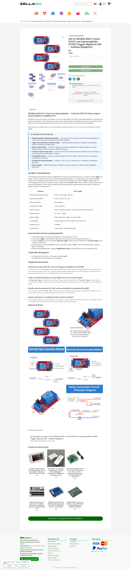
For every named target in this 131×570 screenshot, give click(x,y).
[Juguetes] (69, 13)
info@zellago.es (28, 548)
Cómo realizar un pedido (54, 543)
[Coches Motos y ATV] (36, 13)
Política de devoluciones (54, 550)
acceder (36, 441)
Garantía (50, 553)
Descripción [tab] (32, 109)
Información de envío (53, 548)
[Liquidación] (95, 13)
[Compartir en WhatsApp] (74, 78)
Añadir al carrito (85, 70)
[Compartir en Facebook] (69, 78)
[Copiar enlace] (78, 78)
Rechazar (23, 566)
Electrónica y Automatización (76, 75)
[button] (63, 37)
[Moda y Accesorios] (78, 13)
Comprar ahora (85, 66)
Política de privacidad (53, 555)
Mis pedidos (73, 541)
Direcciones (73, 546)
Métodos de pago (52, 546)
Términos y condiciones (54, 560)
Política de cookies (52, 557)
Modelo (70, 53)
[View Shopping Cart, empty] (109, 4)
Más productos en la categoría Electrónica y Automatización (65, 518)
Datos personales (74, 543)
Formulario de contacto (30, 559)
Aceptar (9, 566)
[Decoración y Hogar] (53, 13)
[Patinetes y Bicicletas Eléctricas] (87, 13)
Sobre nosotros (51, 541)
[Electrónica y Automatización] (61, 13)
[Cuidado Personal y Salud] (44, 13)
